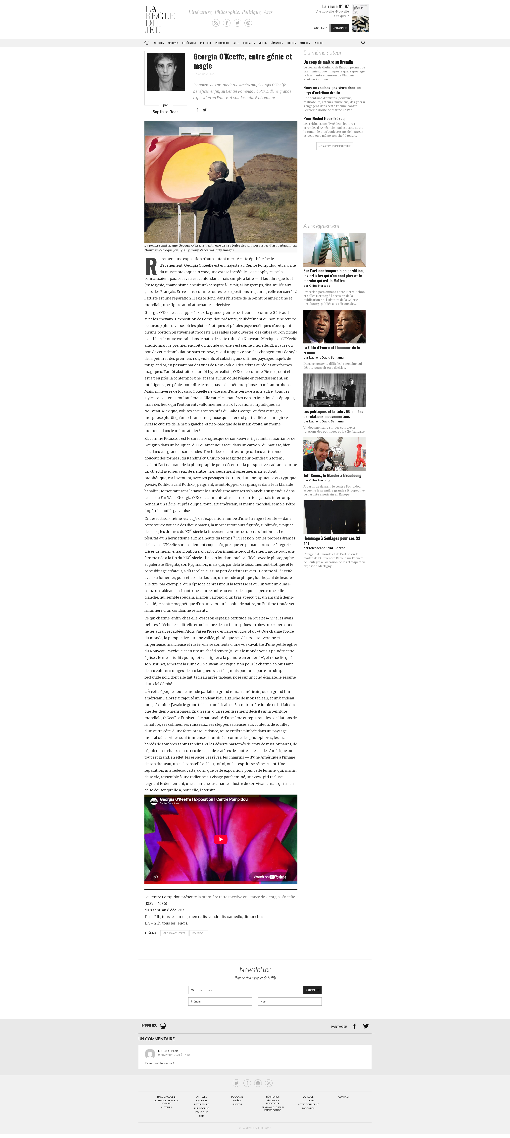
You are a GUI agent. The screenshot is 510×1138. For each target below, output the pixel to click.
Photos (291, 43)
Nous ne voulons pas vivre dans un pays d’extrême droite (332, 90)
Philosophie (222, 43)
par (316, 285)
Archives (173, 43)
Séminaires (277, 43)
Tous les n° (320, 27)
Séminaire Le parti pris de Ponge (273, 1109)
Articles (159, 43)
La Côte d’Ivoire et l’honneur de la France (331, 349)
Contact (343, 1096)
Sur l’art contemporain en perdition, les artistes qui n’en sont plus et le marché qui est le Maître (333, 275)
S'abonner (340, 27)
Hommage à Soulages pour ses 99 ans (331, 540)
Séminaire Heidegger (272, 1102)
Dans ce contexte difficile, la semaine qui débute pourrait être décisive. (332, 365)
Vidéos (263, 43)
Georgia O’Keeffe (174, 933)
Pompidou (198, 933)
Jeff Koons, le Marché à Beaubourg (332, 475)
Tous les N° (308, 1100)
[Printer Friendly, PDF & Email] (163, 1027)
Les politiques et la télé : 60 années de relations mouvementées (333, 413)
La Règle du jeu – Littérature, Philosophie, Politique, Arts (146, 42)
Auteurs (305, 43)
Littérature (189, 43)
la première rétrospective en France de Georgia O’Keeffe (246, 897)
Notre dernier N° (308, 1104)
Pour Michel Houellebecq (323, 118)
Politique (205, 43)
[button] (363, 43)
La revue (319, 43)
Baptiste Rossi (165, 111)
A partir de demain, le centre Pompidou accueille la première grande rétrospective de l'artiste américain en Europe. (334, 490)
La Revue (308, 1096)
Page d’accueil (166, 1096)
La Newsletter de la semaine (166, 1102)
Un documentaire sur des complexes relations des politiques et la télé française (334, 429)
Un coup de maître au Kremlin (328, 62)
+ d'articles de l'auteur (335, 146)
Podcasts (249, 43)
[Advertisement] (334, 191)
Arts (236, 43)
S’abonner (308, 1108)
